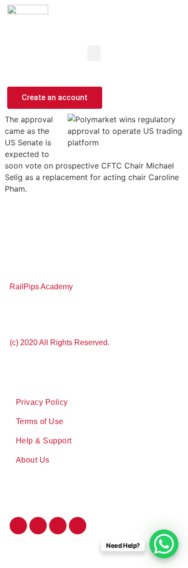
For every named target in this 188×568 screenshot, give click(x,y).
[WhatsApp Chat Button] (163, 543)
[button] (94, 53)
